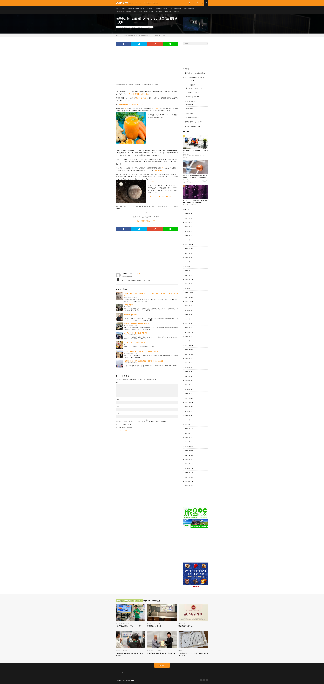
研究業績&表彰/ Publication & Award (126, 11)
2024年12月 (188, 292)
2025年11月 (188, 244)
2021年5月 (187, 477)
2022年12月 (188, 398)
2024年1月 (187, 341)
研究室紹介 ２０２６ (154, 626)
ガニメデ (151, 181)
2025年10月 (188, 248)
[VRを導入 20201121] (119, 317)
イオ (149, 196)
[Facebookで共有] (123, 44)
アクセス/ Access (143, 11)
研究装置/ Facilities (189, 8)
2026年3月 (187, 235)
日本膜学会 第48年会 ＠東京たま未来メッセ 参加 (130, 654)
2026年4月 (187, 231)
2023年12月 (188, 345)
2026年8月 (187, 213)
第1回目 (131, 94)
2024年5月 (187, 323)
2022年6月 (187, 424)
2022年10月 (188, 407)
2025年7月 (187, 262)
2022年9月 (187, 411)
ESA (126, 108)
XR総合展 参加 (128, 305)
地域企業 (150, 27)
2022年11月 (188, 402)
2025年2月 (187, 284)
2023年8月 (187, 363)
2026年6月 (187, 222)
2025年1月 (187, 288)
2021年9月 (187, 459)
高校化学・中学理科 (191, 117)
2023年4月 (187, 380)
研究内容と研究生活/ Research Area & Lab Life (134, 8)
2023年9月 (187, 358)
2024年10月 (188, 301)
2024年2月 (187, 336)
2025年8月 (187, 257)
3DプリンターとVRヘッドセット (193, 77)
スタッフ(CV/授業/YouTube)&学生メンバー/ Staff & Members (165, 8)
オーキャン (126, 623)
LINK (152, 11)
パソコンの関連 (189, 85)
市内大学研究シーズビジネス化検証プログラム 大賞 (193, 654)
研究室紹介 (158, 623)
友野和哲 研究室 (130, 680)
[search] (207, 43)
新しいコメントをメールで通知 (124, 424)
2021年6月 (187, 472)
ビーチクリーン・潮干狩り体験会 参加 (135, 333)
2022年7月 (187, 420)
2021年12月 (188, 446)
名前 (117, 399)
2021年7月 (187, 468)
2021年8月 (187, 464)
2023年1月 (187, 393)
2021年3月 (187, 486)
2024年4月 (187, 327)
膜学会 (125, 650)
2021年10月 (188, 455)
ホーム (117, 8)
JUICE (156, 108)
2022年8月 (187, 415)
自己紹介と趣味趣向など (191, 126)
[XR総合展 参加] (119, 307)
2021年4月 (187, 481)
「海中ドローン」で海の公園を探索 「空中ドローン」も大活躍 (143, 361)
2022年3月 (187, 433)
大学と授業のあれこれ (190, 97)
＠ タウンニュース (131, 104)
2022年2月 (187, 437)
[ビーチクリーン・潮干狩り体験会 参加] (119, 335)
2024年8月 (187, 310)
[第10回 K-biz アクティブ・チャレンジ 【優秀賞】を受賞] (119, 354)
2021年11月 (188, 450)
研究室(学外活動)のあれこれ (138, 27)
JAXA (163, 168)
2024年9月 (187, 306)
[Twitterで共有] (139, 44)
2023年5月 (187, 376)
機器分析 (188, 104)
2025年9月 (187, 253)
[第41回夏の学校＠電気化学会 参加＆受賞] (119, 326)
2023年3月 (187, 385)
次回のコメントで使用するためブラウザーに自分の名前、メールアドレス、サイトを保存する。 (141, 421)
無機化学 (188, 108)
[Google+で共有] (155, 44)
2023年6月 (187, 371)
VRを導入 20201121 (130, 314)
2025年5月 (187, 270)
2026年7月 (187, 218)
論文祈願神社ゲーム (186, 626)
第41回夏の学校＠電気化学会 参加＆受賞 (136, 323)
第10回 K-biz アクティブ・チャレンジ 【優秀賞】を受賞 (141, 351)
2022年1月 (187, 442)
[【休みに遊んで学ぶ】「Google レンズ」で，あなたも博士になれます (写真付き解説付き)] (119, 296)
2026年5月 (187, 227)
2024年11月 (188, 297)
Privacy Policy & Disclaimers (172, 11)
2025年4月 (187, 275)
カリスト (168, 196)
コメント (118, 382)
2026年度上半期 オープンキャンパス (128, 626)
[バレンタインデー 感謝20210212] (119, 345)
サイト (117, 413)
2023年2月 (187, 389)
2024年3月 (187, 332)
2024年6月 (187, 319)
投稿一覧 (138, 274)
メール (118, 406)
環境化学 (188, 113)
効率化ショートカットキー (193, 88)
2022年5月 (187, 428)
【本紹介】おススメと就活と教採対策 (195, 73)
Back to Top (162, 665)
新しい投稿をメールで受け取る (124, 427)
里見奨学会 (158, 650)
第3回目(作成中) (146, 94)
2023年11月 (188, 349)
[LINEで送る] (170, 44)
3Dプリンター (190, 80)
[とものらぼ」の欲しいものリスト (147, 221)
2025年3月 (187, 279)
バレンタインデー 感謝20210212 (134, 342)
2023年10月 (188, 354)
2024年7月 (187, 314)
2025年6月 (187, 266)
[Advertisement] (147, 67)
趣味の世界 (159, 11)
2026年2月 (187, 240)
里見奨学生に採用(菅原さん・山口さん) (161, 653)
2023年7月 (187, 367)
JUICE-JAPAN (157, 170)
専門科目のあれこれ (190, 101)
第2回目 (137, 94)
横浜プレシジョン (141, 98)
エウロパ (155, 196)
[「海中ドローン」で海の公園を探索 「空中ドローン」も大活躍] (119, 363)
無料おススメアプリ (191, 92)
